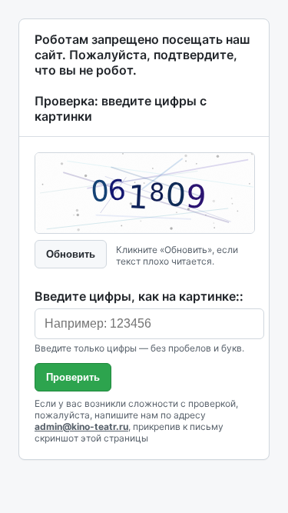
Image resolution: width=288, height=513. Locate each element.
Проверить (73, 377)
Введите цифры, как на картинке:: (139, 296)
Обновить (70, 254)
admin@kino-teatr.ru (81, 426)
